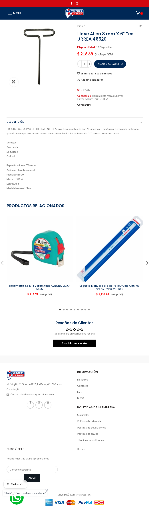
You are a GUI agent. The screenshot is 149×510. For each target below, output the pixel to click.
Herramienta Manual (103, 95)
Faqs (79, 392)
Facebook (71, 3)
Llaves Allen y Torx (87, 98)
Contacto (82, 385)
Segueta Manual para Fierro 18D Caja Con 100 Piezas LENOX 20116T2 (109, 287)
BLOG (80, 398)
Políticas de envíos (87, 433)
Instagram (77, 3)
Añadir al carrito (110, 63)
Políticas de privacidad (89, 421)
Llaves (119, 95)
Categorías (84, 95)
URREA (104, 98)
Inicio (80, 25)
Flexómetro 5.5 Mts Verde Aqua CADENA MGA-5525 (39, 287)
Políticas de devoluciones (91, 427)
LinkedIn (47, 405)
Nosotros (82, 379)
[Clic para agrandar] (13, 82)
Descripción (15, 122)
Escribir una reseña (74, 343)
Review (81, 448)
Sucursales (83, 414)
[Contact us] (17, 498)
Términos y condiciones (90, 440)
